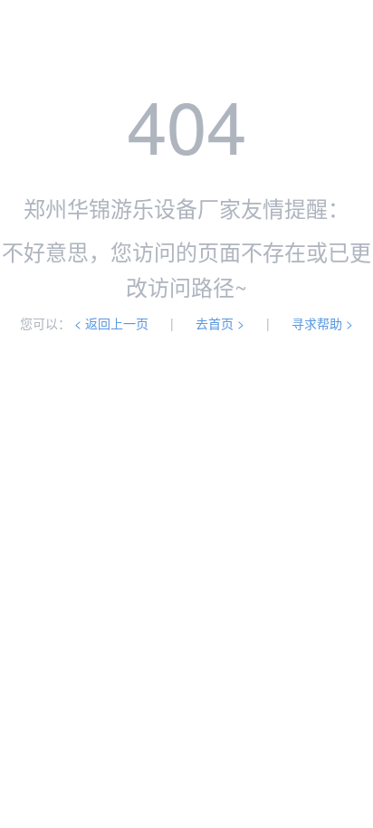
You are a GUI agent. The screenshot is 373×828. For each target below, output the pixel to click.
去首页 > (220, 323)
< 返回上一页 (111, 323)
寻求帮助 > (322, 323)
